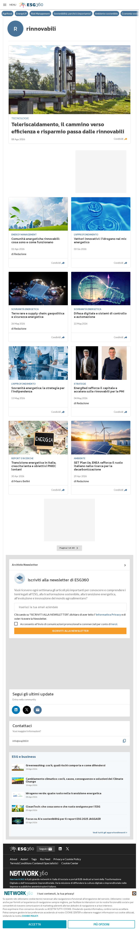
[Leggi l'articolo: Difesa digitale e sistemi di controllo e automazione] (100, 307)
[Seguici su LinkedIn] (16, 710)
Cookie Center (69, 863)
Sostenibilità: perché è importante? (59, 13)
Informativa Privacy (108, 614)
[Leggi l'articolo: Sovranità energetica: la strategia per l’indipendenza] (38, 381)
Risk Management (26, 13)
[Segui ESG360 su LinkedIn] (60, 848)
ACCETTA (34, 924)
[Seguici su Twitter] (27, 710)
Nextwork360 (17, 879)
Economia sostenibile (119, 13)
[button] (9, 5)
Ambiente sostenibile (93, 13)
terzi (114, 624)
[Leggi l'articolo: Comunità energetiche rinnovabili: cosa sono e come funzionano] (38, 232)
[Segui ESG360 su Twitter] (67, 848)
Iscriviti (70, 630)
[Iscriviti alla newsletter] (38, 710)
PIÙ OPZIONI (101, 924)
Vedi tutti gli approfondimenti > (110, 832)
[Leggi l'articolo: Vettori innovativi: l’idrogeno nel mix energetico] (100, 232)
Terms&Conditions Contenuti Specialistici (34, 863)
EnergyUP (8, 13)
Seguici (43, 848)
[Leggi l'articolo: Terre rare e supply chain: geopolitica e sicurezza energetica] (38, 307)
